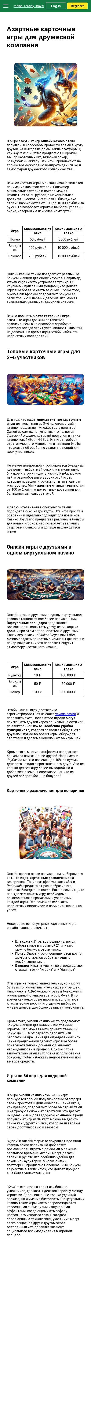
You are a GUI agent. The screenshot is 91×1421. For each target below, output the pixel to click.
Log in (56, 6)
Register (77, 6)
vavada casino (65, 714)
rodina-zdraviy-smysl (29, 6)
